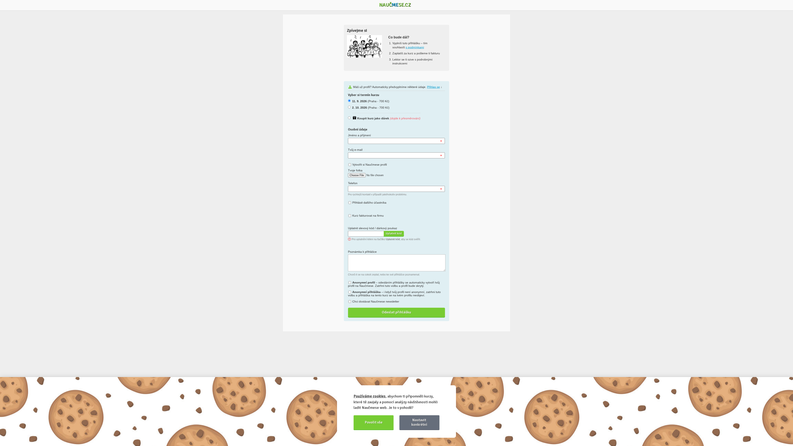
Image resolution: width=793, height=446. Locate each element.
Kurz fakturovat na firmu (368, 215)
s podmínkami (415, 47)
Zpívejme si (357, 30)
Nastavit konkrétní (419, 422)
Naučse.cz (395, 5)
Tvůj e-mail (355, 149)
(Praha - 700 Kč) (370, 101)
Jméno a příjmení (359, 135)
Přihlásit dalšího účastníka (369, 202)
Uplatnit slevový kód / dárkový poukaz (372, 228)
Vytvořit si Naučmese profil (369, 164)
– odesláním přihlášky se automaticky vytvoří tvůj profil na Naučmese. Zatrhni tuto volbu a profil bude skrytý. (394, 284)
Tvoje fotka (355, 170)
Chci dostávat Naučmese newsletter (375, 301)
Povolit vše (373, 422)
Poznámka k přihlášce (362, 251)
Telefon (352, 183)
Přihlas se (433, 87)
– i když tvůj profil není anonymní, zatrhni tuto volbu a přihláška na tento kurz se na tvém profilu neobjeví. (394, 293)
